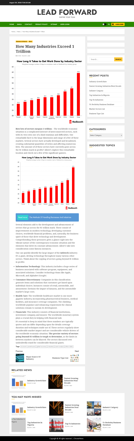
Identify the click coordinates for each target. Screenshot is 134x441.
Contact (28, 24)
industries (50, 347)
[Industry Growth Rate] (19, 382)
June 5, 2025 (107, 427)
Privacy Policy (41, 24)
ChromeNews (78, 438)
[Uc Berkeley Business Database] (94, 425)
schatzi (19, 56)
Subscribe (119, 24)
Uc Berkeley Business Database (101, 104)
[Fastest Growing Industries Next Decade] (55, 382)
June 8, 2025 (107, 410)
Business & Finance (21, 41)
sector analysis (59, 347)
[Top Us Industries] (56, 425)
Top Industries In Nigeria (99, 95)
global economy (41, 347)
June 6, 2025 (69, 426)
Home (11, 24)
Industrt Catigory (96, 91)
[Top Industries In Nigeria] (19, 425)
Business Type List (96, 113)
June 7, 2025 (32, 427)
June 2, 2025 (27, 56)
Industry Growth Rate (36, 380)
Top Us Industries (96, 100)
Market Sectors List (97, 109)
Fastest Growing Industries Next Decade (71, 380)
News (30, 41)
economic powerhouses (28, 347)
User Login (64, 24)
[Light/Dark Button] (104, 24)
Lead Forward (67, 12)
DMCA (19, 24)
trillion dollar (69, 347)
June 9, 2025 (69, 385)
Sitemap (54, 24)
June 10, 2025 (32, 383)
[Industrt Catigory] (94, 408)
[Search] (109, 24)
